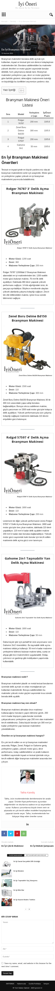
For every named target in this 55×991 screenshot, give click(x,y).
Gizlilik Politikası (35, 984)
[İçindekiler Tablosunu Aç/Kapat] (20, 90)
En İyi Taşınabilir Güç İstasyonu (25, 880)
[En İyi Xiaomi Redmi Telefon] (6, 902)
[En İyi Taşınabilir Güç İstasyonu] (6, 883)
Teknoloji (13, 21)
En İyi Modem (19, 871)
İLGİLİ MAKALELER (15, 855)
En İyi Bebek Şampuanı (42, 845)
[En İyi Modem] (6, 873)
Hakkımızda (21, 984)
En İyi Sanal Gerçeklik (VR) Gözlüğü (27, 861)
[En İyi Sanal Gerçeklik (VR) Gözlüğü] (6, 864)
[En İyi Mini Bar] (6, 893)
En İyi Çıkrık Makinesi (12, 845)
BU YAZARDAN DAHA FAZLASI (36, 855)
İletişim (46, 984)
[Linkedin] (27, 824)
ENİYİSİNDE (10, 984)
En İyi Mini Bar (19, 890)
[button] (51, 15)
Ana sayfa (4, 21)
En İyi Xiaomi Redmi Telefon (24, 900)
